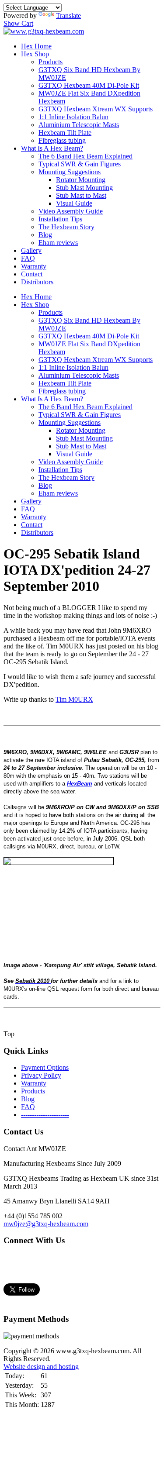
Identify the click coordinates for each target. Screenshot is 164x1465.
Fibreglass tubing (62, 140)
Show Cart (18, 23)
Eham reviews (58, 242)
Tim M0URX (74, 699)
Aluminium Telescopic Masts (78, 124)
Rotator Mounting (80, 179)
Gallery (31, 250)
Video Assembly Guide (70, 211)
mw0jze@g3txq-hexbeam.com (45, 1223)
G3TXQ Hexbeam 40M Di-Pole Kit (88, 85)
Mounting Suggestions (69, 172)
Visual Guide (74, 203)
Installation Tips (60, 219)
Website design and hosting (41, 1366)
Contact (31, 274)
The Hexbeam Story (66, 227)
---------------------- (45, 1114)
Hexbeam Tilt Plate (64, 132)
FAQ (28, 258)
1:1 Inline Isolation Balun (73, 117)
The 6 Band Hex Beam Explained (85, 156)
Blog (45, 234)
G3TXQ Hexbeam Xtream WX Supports (95, 109)
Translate (68, 15)
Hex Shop (35, 54)
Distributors (37, 282)
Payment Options (45, 1067)
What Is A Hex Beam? (52, 148)
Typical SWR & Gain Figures (79, 164)
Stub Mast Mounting (84, 187)
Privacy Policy (41, 1075)
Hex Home (36, 46)
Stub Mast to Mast (81, 195)
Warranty (33, 266)
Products (50, 61)
